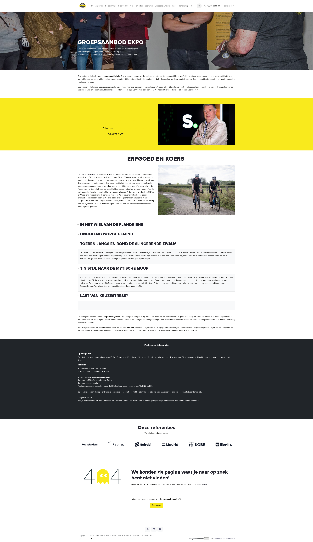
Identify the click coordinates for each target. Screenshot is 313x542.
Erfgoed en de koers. (86, 174)
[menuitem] (97, 5)
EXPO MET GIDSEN (116, 134)
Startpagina (156, 505)
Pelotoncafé (108, 128)
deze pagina (202, 484)
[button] (199, 5)
